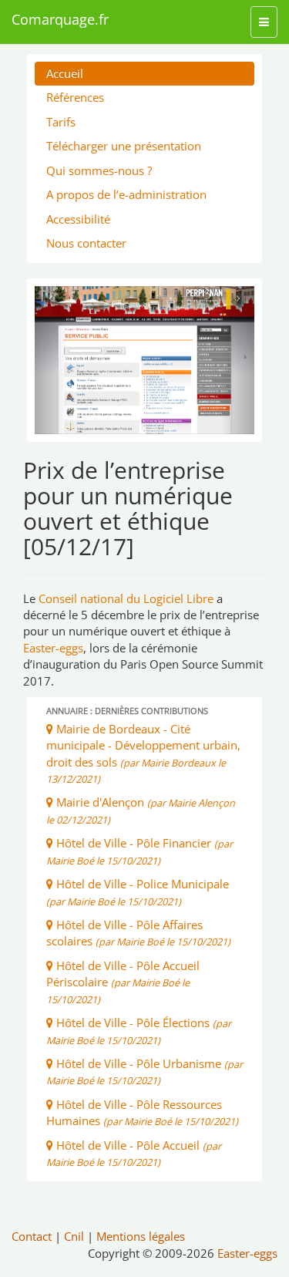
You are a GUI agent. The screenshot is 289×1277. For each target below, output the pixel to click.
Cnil (74, 1236)
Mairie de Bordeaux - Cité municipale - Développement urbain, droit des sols (143, 753)
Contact (32, 1236)
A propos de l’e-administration (126, 194)
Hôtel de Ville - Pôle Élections (138, 1030)
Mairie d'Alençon (140, 810)
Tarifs (61, 122)
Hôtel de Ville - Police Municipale (137, 892)
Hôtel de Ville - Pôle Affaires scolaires (138, 932)
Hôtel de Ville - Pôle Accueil (133, 1153)
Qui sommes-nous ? (99, 170)
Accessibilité (78, 219)
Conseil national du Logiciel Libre (126, 598)
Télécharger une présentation (123, 145)
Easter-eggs (53, 647)
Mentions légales (140, 1236)
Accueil (64, 73)
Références (75, 97)
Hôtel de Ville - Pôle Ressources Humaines (142, 1112)
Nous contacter (86, 243)
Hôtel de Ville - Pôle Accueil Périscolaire (123, 982)
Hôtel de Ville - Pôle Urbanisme (144, 1071)
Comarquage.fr (60, 19)
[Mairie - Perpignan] (144, 359)
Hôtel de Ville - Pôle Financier (139, 851)
